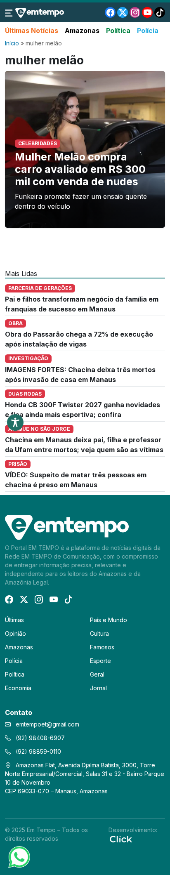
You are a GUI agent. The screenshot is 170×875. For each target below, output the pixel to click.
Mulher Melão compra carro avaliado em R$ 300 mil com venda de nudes (80, 169)
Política (118, 30)
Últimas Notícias (31, 30)
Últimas (14, 619)
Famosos (102, 647)
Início (12, 43)
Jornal (98, 687)
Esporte (100, 660)
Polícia (147, 30)
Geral (97, 674)
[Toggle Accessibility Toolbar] (15, 422)
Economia (18, 687)
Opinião (15, 633)
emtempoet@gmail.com (47, 724)
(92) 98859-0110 (37, 751)
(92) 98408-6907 (39, 737)
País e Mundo (108, 619)
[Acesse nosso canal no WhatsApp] (18, 856)
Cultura (99, 633)
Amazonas (82, 30)
